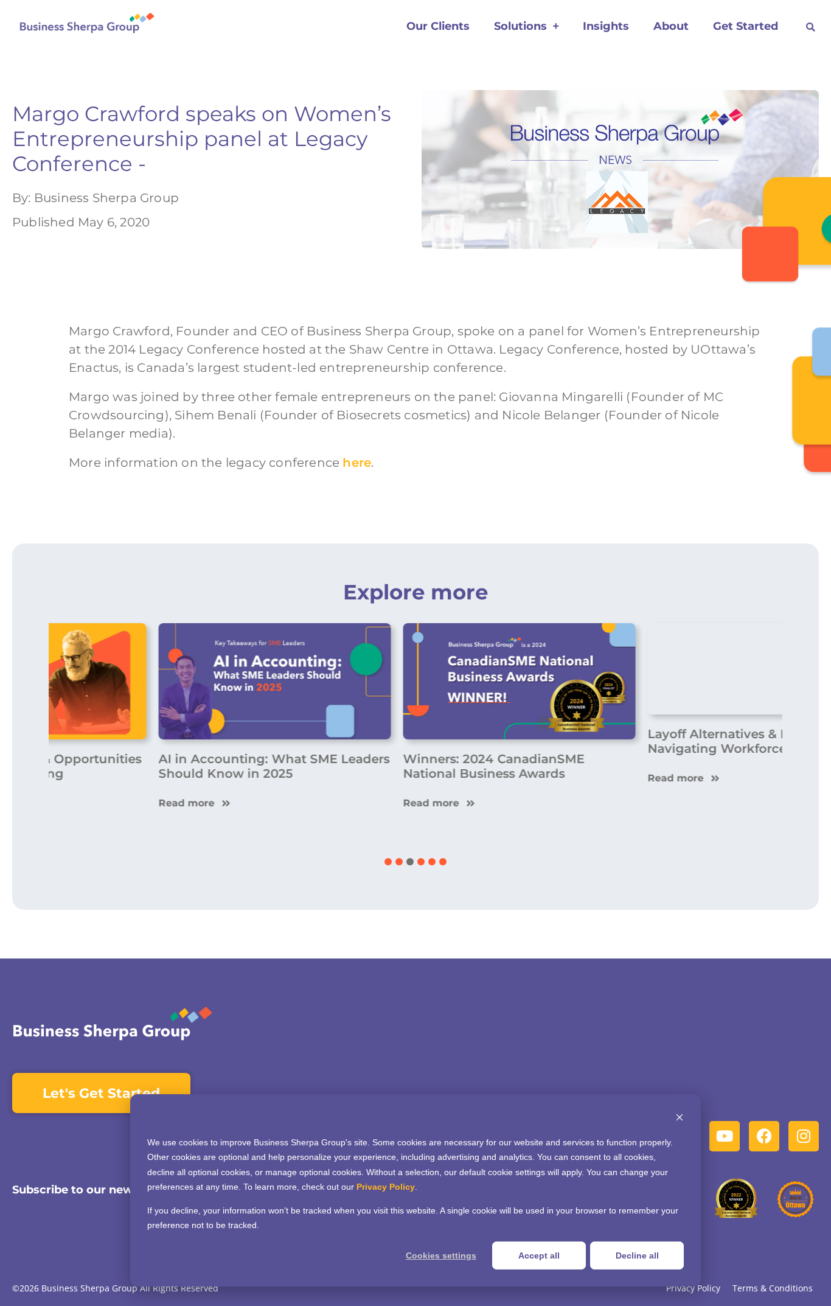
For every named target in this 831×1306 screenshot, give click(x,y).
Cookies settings (441, 1255)
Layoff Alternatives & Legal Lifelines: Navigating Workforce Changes (656, 766)
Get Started (745, 26)
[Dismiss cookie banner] (679, 1118)
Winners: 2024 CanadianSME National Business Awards (390, 766)
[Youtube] (724, 1136)
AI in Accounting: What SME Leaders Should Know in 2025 (170, 766)
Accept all (539, 1255)
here (356, 462)
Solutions (520, 26)
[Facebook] (764, 1136)
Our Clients (438, 26)
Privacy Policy (385, 1187)
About (671, 26)
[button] (810, 27)
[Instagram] (803, 1136)
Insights (606, 26)
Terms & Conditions (772, 1288)
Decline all (637, 1255)
